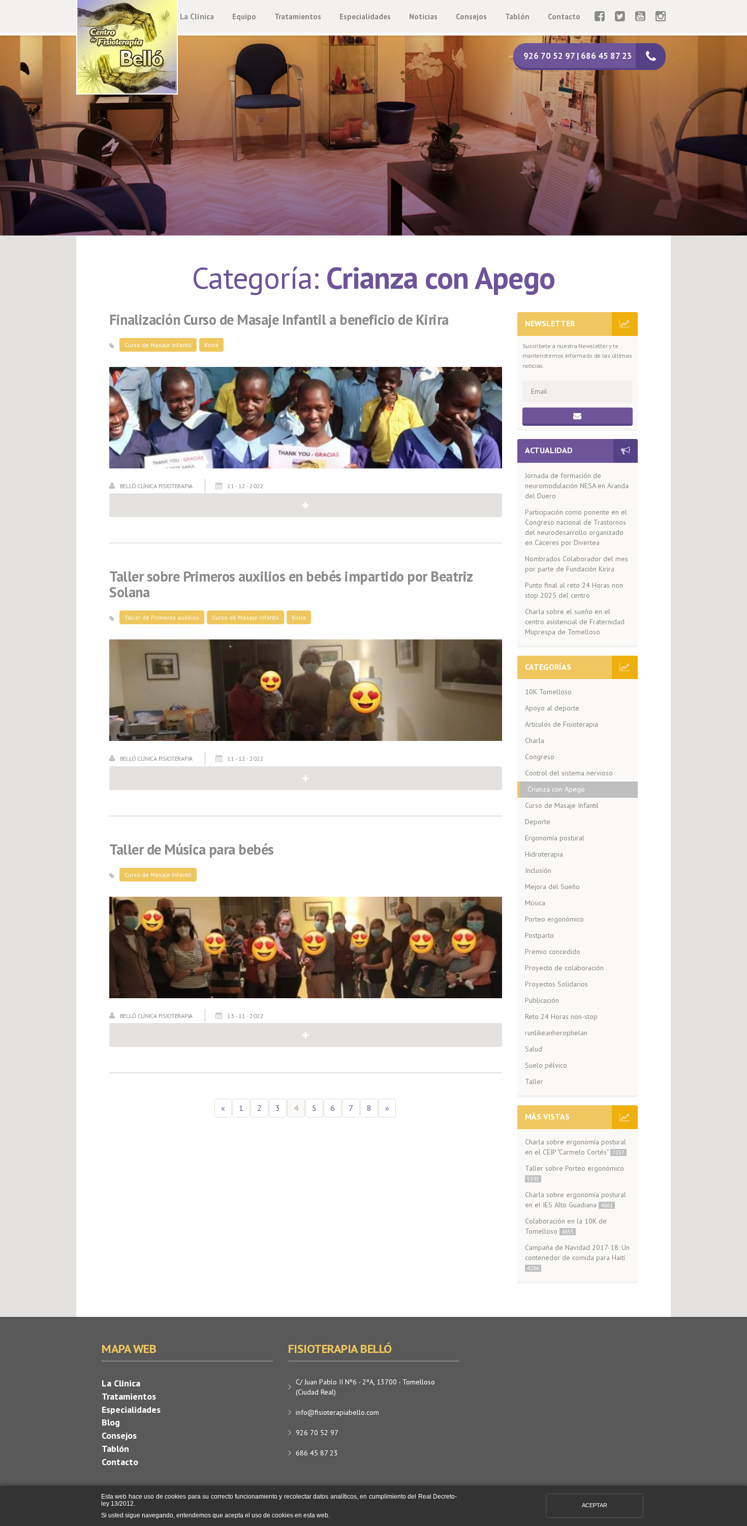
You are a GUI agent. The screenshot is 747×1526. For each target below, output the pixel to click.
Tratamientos (297, 16)
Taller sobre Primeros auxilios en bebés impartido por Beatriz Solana (291, 584)
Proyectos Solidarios (556, 984)
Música (535, 902)
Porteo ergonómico (554, 919)
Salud (533, 1049)
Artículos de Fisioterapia (561, 724)
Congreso (539, 756)
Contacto (564, 16)
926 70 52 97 (317, 1432)
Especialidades (365, 16)
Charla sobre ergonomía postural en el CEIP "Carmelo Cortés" (575, 1147)
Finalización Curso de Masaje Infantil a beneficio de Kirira (279, 320)
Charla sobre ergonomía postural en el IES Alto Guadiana (575, 1199)
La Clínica (197, 16)
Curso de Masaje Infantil (158, 345)
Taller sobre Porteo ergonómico (574, 1173)
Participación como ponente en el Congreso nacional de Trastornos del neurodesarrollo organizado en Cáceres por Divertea (576, 527)
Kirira (211, 345)
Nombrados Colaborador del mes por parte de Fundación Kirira (576, 563)
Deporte (537, 821)
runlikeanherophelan (556, 1032)
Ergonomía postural (554, 837)
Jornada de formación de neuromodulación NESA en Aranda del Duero (577, 485)
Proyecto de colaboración (564, 967)
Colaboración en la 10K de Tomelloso (566, 1226)
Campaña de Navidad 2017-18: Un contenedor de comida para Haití (577, 1257)
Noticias (423, 16)
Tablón (517, 16)
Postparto (539, 935)
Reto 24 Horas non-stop (561, 1016)
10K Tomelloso (548, 691)
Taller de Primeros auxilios (161, 617)
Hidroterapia (544, 854)
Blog (111, 1422)
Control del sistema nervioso (569, 772)
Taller (534, 1081)
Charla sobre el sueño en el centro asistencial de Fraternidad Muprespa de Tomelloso (575, 621)
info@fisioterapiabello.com (337, 1412)
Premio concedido (552, 951)
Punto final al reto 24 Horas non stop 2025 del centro (574, 590)
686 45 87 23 (317, 1452)
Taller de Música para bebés (191, 850)
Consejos (471, 16)
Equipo (244, 16)
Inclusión (538, 870)
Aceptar (594, 1505)
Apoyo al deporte (552, 708)
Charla (534, 740)
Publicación (542, 1000)
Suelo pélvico (546, 1065)
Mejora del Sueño (552, 886)
